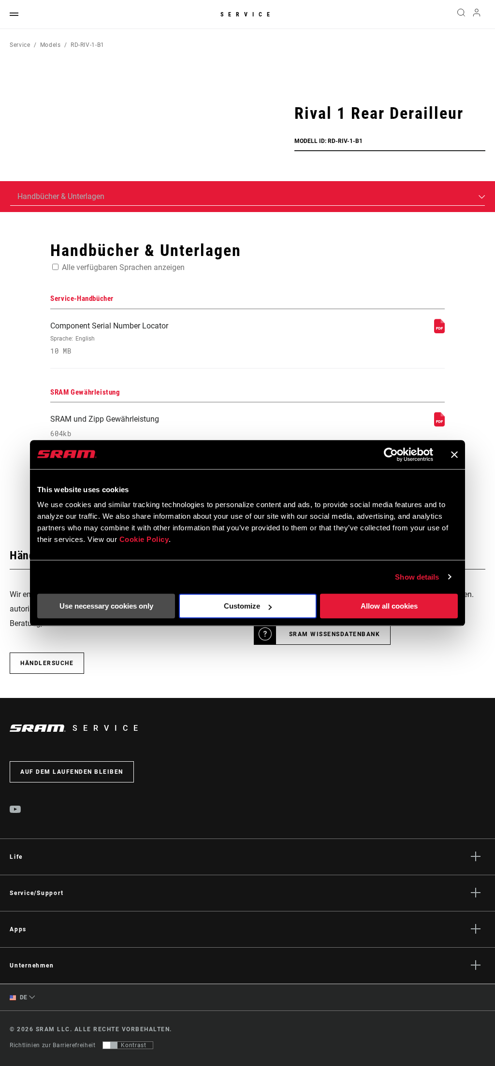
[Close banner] (454, 454)
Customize (242, 606)
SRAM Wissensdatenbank (334, 634)
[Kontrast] (110, 1045)
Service (247, 14)
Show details (417, 577)
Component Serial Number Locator (109, 338)
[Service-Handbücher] (439, 330)
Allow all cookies (389, 606)
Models (50, 45)
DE (23, 997)
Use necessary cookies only (106, 606)
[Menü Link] (14, 15)
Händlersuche (46, 663)
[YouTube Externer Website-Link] (15, 810)
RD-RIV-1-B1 (87, 45)
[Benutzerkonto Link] (476, 14)
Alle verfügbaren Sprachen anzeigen (123, 267)
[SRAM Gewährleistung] (439, 423)
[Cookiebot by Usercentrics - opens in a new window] (391, 454)
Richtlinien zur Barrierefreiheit (52, 1045)
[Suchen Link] (461, 14)
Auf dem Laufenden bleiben (71, 771)
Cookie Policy (144, 539)
